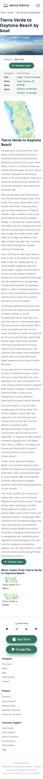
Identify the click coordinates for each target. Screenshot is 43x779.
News (4, 668)
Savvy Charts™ (9, 701)
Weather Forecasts (11, 710)
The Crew (6, 664)
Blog (4, 672)
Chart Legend (8, 732)
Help (4, 749)
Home (3, 13)
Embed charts (9, 705)
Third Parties (8, 745)
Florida (10, 13)
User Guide (7, 728)
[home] (19, 5)
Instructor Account (11, 714)
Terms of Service (10, 736)
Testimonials (8, 677)
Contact (6, 681)
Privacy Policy (9, 741)
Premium (6, 696)
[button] (38, 5)
